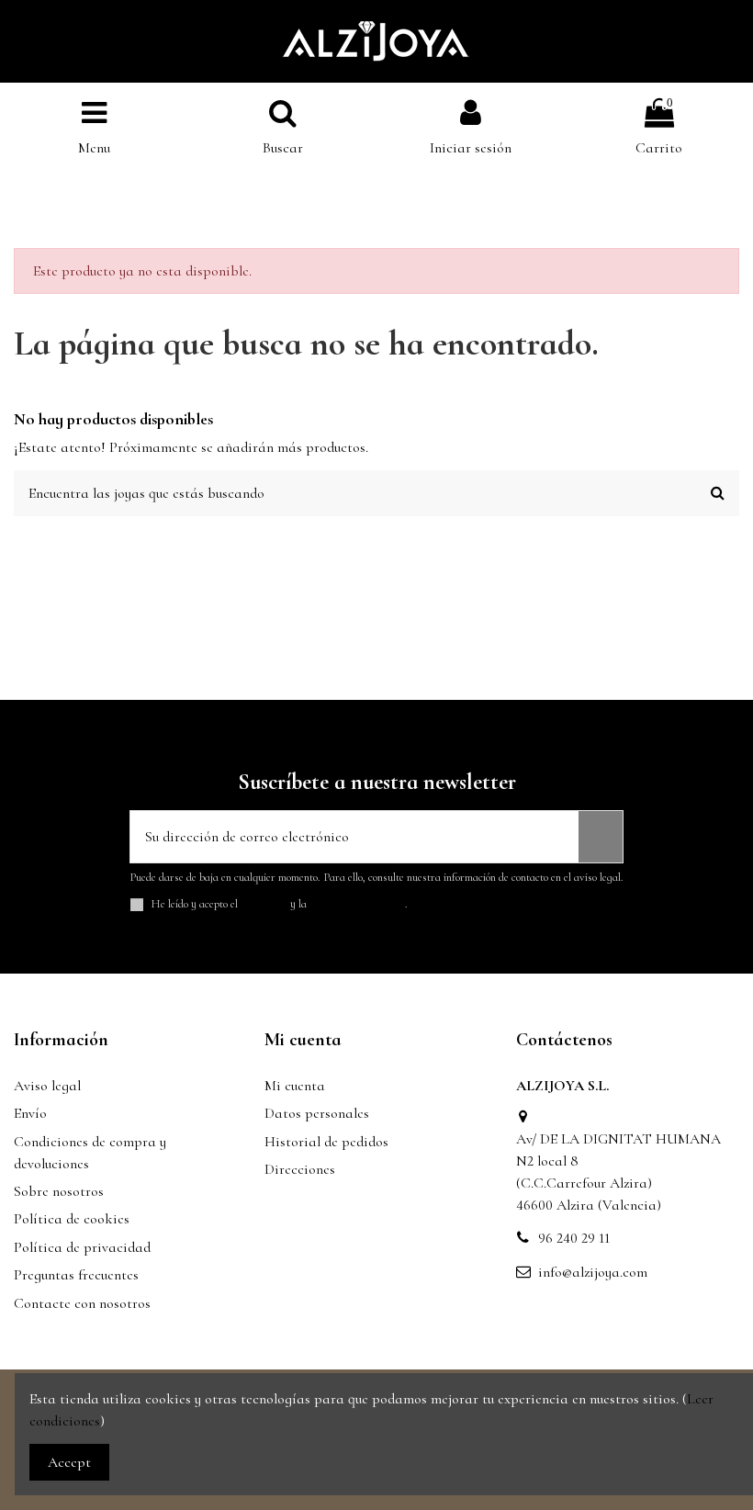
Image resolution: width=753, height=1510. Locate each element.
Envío (30, 1113)
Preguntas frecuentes (76, 1275)
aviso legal (264, 903)
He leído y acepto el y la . (280, 904)
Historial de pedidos (326, 1141)
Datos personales (316, 1113)
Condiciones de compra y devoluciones (90, 1152)
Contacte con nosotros (82, 1303)
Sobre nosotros (59, 1191)
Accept (69, 1462)
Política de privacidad (82, 1247)
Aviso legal (47, 1085)
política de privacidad (357, 903)
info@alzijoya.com (592, 1272)
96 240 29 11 (574, 1238)
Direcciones (299, 1169)
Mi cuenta (294, 1085)
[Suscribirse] (601, 836)
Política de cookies (71, 1219)
